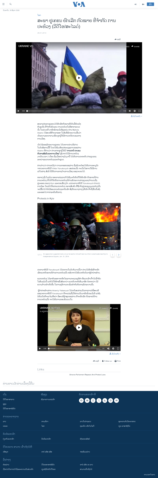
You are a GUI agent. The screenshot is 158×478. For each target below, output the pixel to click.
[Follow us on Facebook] (81, 400)
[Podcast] (110, 400)
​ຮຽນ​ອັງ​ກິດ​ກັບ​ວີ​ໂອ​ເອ (48, 469)
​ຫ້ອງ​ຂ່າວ (6, 464)
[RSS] (104, 400)
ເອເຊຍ (5, 426)
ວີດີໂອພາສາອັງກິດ (9, 408)
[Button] (118, 39)
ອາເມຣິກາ (44, 421)
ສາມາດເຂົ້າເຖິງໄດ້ (86, 469)
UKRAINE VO (25, 46)
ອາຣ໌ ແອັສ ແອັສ (46, 452)
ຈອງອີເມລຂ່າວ (85, 452)
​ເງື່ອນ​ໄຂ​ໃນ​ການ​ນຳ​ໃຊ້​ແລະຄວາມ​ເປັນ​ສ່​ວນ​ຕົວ (18, 469)
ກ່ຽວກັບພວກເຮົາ (8, 439)
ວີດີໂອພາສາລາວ (8, 399)
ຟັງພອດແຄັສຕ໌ (85, 439)
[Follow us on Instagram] (93, 400)
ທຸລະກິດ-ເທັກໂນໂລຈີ (87, 426)
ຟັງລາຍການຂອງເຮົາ (48, 399)
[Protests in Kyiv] (79, 226)
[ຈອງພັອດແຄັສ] (116, 400)
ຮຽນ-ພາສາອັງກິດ (124, 426)
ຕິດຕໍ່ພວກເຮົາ (46, 439)
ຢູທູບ (4, 404)
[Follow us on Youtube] (87, 400)
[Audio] (135, 4)
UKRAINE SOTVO (50, 308)
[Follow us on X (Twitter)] (99, 400)
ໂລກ (39, 15)
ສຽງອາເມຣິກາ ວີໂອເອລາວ (51, 311)
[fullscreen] (139, 110)
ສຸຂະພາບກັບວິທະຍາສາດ (127, 421)
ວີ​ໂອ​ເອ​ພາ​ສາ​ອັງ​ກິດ (48, 464)
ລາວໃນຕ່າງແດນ (85, 421)
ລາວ (4, 421)
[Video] (143, 4)
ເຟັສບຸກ (5, 452)
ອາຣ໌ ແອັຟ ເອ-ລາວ (86, 464)
